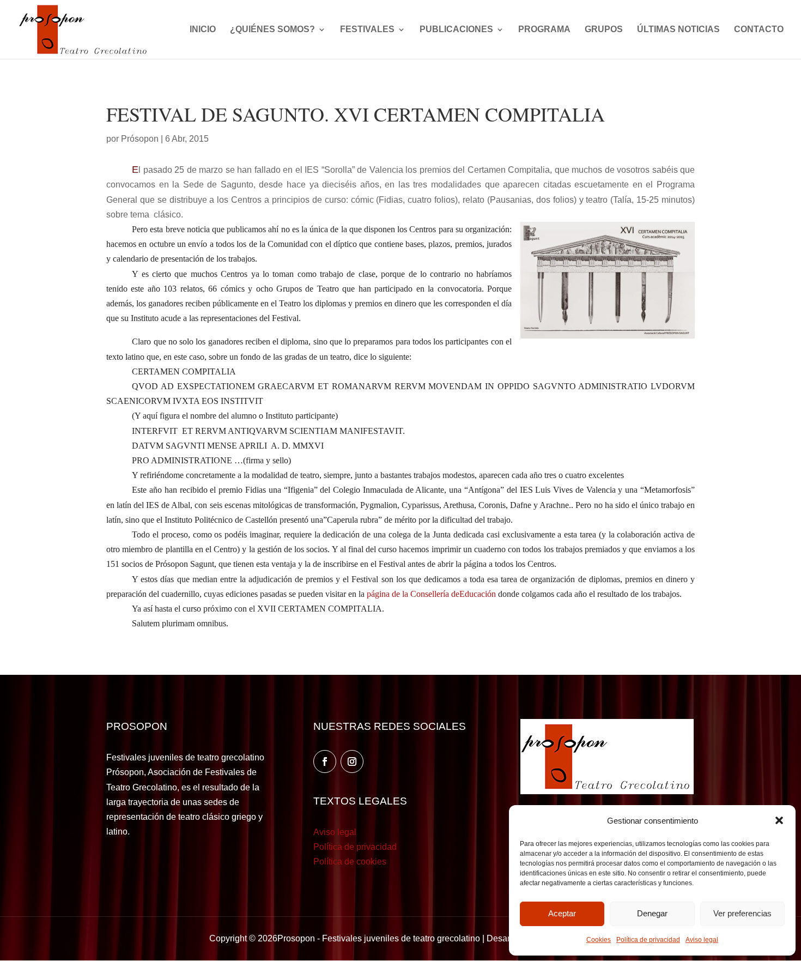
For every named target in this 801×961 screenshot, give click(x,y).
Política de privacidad (648, 940)
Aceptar (562, 913)
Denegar (652, 913)
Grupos (604, 30)
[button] (779, 820)
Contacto (759, 30)
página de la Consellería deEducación (431, 594)
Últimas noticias (678, 30)
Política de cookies (349, 861)
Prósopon (140, 138)
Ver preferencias (742, 913)
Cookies (598, 940)
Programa (544, 30)
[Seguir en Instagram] (352, 761)
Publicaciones (456, 30)
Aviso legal (701, 940)
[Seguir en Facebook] (324, 761)
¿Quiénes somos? (272, 30)
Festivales (367, 30)
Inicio (203, 30)
